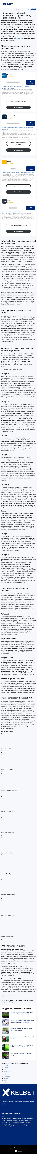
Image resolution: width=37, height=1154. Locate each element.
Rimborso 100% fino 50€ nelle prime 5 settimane (18, 172)
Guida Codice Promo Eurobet (18, 101)
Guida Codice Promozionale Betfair (18, 186)
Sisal (5, 1073)
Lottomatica (7, 1076)
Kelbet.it (4, 1117)
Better (5, 1080)
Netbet (6, 1078)
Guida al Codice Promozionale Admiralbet (18, 143)
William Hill (7, 1071)
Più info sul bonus (18, 107)
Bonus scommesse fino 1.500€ (12, 212)
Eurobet (6, 1067)
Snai (5, 1069)
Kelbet (3, 1000)
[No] (35, 1149)
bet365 (6, 1066)
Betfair (5, 1075)
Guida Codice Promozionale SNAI (18, 225)
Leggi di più (20, 1151)
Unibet (5, 1082)
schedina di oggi (18, 38)
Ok (16, 1151)
